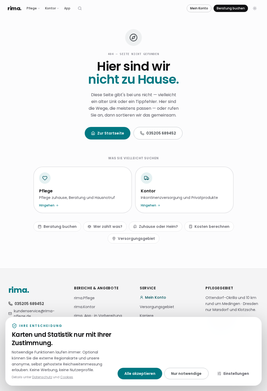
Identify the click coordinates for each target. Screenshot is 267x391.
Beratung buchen (231, 8)
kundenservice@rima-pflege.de (34, 313)
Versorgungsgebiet (136, 238)
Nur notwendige (186, 373)
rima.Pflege (84, 298)
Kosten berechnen (212, 226)
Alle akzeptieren (139, 373)
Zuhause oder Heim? (158, 226)
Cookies (66, 377)
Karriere (147, 315)
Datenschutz (42, 377)
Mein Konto (199, 8)
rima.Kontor (84, 306)
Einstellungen (236, 373)
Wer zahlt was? (107, 226)
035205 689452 (161, 133)
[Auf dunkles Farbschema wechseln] (254, 8)
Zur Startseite (110, 133)
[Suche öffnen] (80, 8)
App (67, 8)
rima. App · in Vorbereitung (98, 315)
